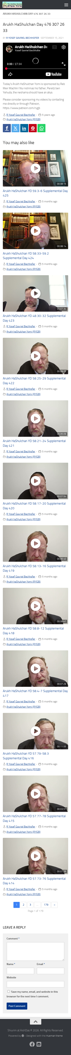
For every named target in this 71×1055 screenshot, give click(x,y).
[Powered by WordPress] (22, 1036)
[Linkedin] (24, 128)
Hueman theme (54, 1035)
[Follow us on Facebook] (32, 1044)
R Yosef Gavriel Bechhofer (22, 37)
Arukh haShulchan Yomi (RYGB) (23, 119)
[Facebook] (7, 128)
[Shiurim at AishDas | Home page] (15, 5)
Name (11, 964)
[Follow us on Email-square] (39, 1044)
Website (11, 977)
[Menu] (66, 4)
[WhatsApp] (41, 128)
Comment (13, 938)
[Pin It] (33, 128)
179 (46, 904)
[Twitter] (16, 128)
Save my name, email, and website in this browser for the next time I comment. (32, 994)
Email (41, 964)
